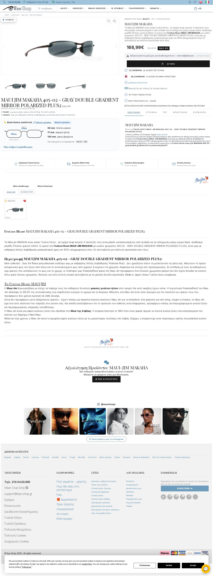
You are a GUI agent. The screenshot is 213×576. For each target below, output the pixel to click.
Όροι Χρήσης (65, 504)
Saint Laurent (105, 457)
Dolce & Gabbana (141, 457)
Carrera (35, 457)
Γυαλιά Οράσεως (182, 457)
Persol (26, 457)
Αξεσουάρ (27, 192)
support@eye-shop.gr (18, 494)
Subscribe (183, 488)
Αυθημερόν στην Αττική (37, 2)
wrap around (162, 134)
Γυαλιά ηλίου (97, 495)
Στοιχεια (151, 112)
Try (165, 112)
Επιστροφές (64, 518)
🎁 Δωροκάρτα (67, 499)
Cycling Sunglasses (100, 492)
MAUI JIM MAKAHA (36, 15)
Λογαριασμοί (65, 509)
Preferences (145, 565)
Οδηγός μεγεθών (43, 122)
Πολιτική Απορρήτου (17, 529)
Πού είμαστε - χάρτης (72, 481)
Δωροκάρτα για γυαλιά (101, 506)
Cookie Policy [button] (87, 564)
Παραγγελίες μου (134, 499)
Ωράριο (9, 500)
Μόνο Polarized (45, 186)
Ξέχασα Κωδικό (133, 502)
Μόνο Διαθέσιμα (21, 186)
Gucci (64, 457)
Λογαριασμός (132, 485)
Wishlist (129, 495)
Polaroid (45, 457)
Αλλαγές (63, 514)
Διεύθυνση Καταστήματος (21, 512)
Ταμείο (129, 506)
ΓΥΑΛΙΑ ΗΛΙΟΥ (15, 15)
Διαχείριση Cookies (16, 541)
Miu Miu (81, 457)
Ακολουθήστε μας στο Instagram (107, 439)
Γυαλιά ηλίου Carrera (101, 488)
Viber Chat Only (14, 488)
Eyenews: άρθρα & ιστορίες (103, 481)
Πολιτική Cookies (15, 535)
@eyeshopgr (108, 404)
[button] (47, 8)
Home (7, 15)
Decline (169, 565)
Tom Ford (92, 457)
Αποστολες (180, 112)
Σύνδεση (130, 481)
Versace (126, 457)
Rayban (7, 457)
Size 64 (11, 192)
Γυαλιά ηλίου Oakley (100, 499)
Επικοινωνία (12, 506)
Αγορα (170, 64)
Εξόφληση (199, 112)
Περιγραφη (134, 112)
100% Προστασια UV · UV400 (142, 101)
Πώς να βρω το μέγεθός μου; (18, 147)
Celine (117, 457)
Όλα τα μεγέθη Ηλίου (101, 513)
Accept (193, 565)
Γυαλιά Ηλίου (13, 518)
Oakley (17, 457)
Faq (59, 494)
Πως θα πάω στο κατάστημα (68, 488)
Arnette (55, 457)
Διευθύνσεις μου (133, 488)
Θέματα (155, 8)
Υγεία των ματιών (99, 485)
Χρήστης (130, 492)
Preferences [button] (26, 567)
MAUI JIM (24, 15)
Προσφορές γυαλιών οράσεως (105, 510)
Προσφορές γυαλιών (100, 502)
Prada (72, 457)
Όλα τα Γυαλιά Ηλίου (162, 457)
